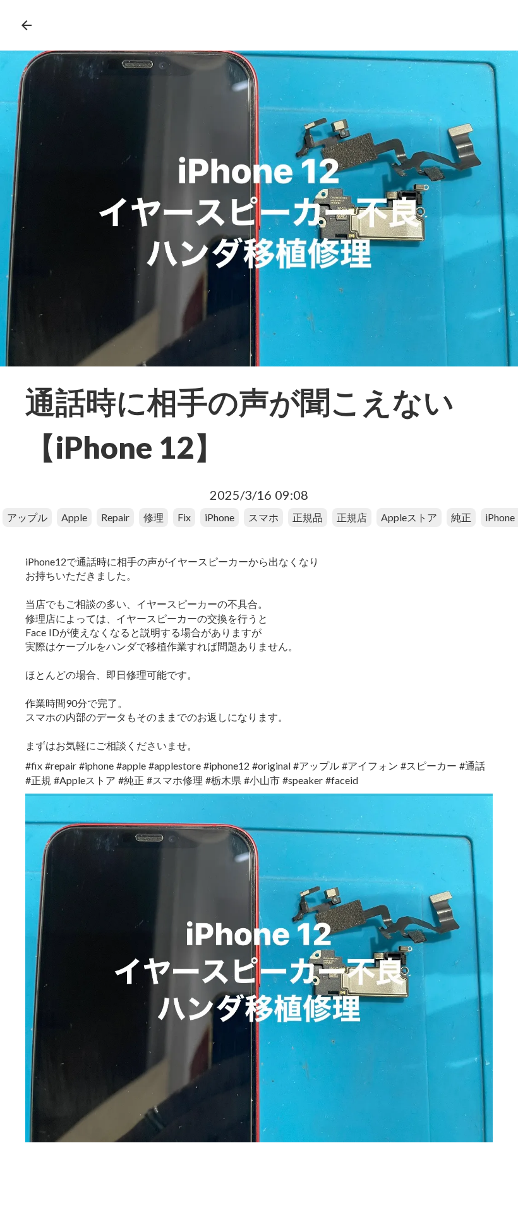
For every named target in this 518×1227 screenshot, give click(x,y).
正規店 (352, 517)
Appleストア (409, 517)
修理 (153, 517)
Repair (115, 517)
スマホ (263, 517)
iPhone (219, 517)
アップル (27, 517)
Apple (74, 517)
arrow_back (26, 25)
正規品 (307, 517)
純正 (461, 517)
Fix (184, 517)
